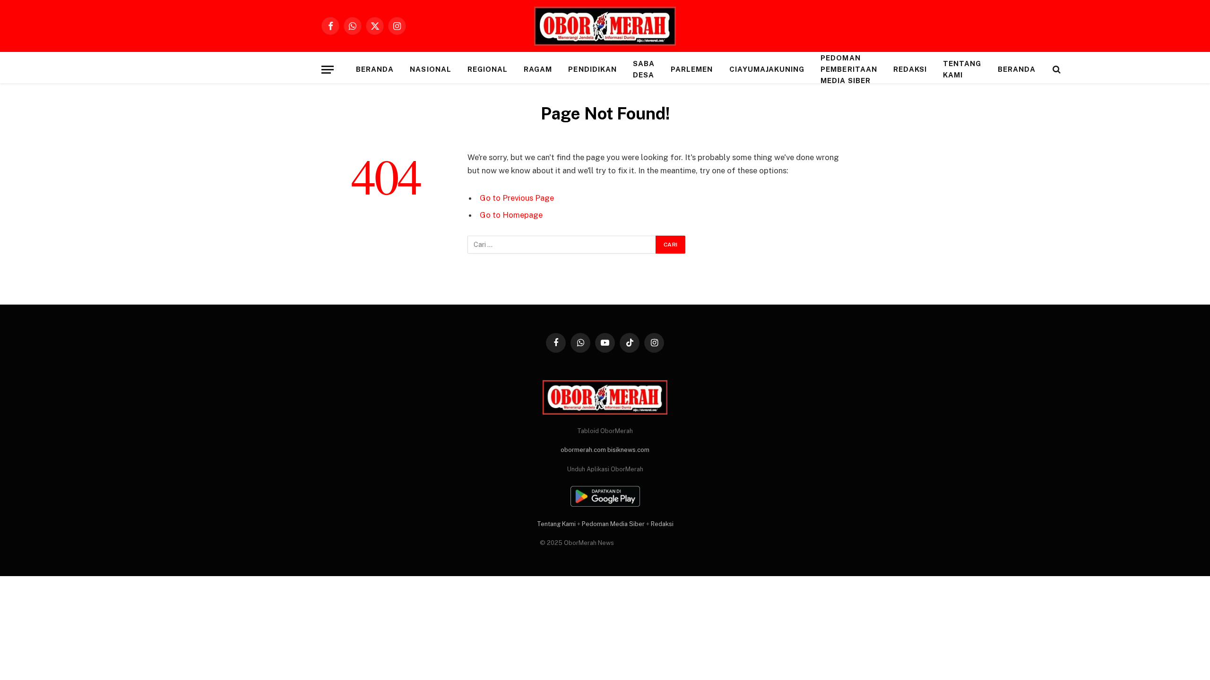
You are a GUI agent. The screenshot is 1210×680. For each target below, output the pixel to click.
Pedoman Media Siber (613, 523)
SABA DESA (644, 69)
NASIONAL (430, 69)
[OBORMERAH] (605, 26)
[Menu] (327, 69)
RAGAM (538, 69)
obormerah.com (583, 449)
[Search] (1056, 69)
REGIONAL (487, 69)
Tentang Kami (962, 69)
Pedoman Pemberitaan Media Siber (849, 69)
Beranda (375, 69)
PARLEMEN (692, 69)
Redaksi (910, 69)
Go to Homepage (511, 215)
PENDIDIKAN (592, 69)
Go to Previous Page (517, 198)
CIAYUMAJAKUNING (767, 69)
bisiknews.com (628, 449)
